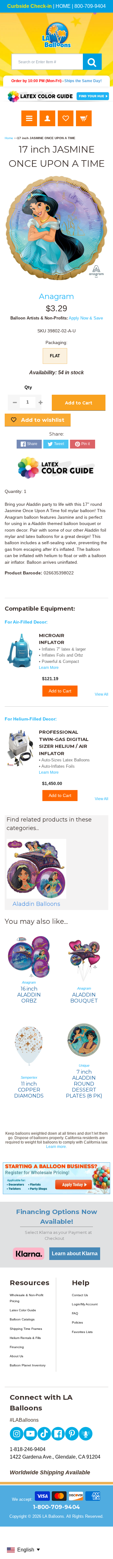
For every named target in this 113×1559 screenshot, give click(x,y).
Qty (28, 387)
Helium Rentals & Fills (25, 1338)
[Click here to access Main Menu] (29, 118)
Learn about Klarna (75, 1253)
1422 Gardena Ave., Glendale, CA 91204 (55, 1457)
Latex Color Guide (23, 1310)
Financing (17, 1347)
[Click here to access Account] (47, 118)
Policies (77, 1322)
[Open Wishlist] (65, 118)
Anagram (56, 296)
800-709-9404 (90, 6)
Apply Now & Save (86, 318)
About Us (16, 1356)
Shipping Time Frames (26, 1328)
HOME (63, 6)
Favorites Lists (82, 1332)
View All (101, 694)
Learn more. (56, 1146)
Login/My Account (85, 1304)
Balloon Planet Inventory (28, 1365)
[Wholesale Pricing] (56, 1178)
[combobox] (47, 62)
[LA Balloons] (56, 35)
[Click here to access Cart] (84, 118)
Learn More (49, 667)
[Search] (92, 62)
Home (9, 138)
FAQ (75, 1313)
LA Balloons (53, 1516)
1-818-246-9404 (28, 1449)
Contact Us (80, 1295)
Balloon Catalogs (22, 1319)
